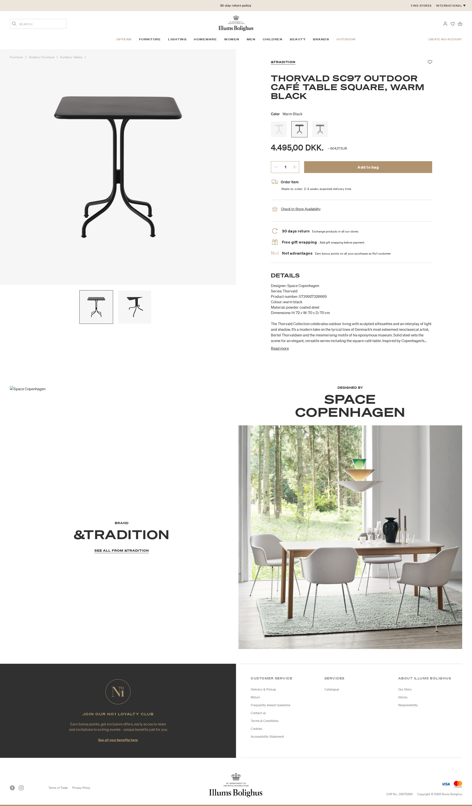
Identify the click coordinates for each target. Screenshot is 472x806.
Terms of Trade (58, 788)
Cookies (256, 729)
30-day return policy (235, 5)
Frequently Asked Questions (270, 705)
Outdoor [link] (346, 39)
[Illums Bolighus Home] (236, 22)
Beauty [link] (298, 39)
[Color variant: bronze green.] (320, 129)
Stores (402, 697)
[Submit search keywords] (14, 24)
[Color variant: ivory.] (279, 129)
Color (286, 113)
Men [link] (251, 39)
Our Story (405, 689)
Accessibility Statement (267, 736)
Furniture (17, 57)
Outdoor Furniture (42, 57)
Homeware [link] (205, 39)
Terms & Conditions (264, 721)
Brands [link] (321, 39)
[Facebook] (12, 787)
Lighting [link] (177, 39)
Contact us (258, 713)
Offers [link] (124, 39)
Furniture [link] (150, 39)
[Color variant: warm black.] (299, 129)
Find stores (421, 6)
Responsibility (408, 705)
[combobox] (38, 24)
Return (255, 697)
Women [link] (231, 39)
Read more (280, 348)
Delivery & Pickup (263, 689)
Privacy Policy (81, 788)
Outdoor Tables (71, 57)
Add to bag (368, 167)
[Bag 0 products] (460, 23)
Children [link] (272, 39)
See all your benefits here (118, 739)
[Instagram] (21, 787)
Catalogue (331, 689)
